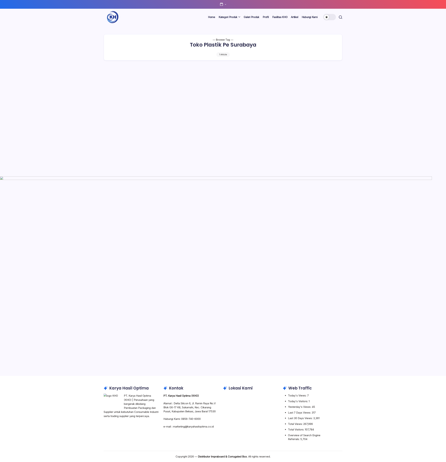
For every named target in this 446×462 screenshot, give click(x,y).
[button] (329, 17)
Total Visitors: (296, 429)
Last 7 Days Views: (300, 412)
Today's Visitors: (298, 401)
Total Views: (295, 424)
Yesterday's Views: (300, 406)
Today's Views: (297, 395)
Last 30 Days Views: (300, 418)
